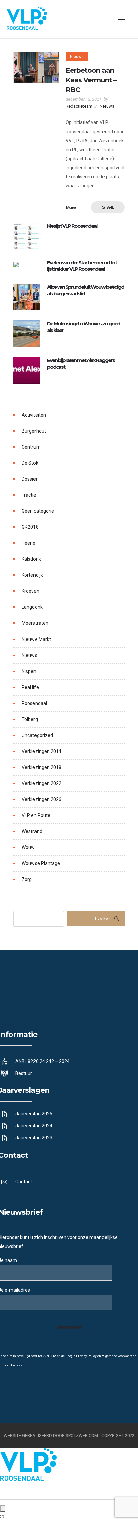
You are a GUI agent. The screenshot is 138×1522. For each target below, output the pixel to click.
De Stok (30, 463)
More (70, 207)
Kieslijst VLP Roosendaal (72, 226)
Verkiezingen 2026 (41, 799)
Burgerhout (34, 431)
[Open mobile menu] (124, 19)
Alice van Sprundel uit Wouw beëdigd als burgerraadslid (85, 290)
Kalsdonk (31, 559)
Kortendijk (32, 575)
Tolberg (30, 719)
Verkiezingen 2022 (41, 783)
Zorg (27, 879)
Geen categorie (38, 511)
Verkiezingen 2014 (41, 751)
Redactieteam (79, 106)
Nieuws (29, 655)
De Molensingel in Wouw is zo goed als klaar (83, 326)
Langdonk (32, 607)
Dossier (30, 479)
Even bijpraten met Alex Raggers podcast (81, 363)
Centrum (31, 447)
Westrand (32, 831)
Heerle (29, 543)
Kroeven (30, 591)
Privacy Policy (86, 1356)
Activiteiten (34, 415)
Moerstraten (35, 623)
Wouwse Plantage (41, 863)
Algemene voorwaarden (119, 1356)
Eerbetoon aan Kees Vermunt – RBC (91, 80)
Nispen (29, 671)
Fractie (29, 495)
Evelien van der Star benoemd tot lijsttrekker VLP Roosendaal (82, 265)
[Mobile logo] (28, 1479)
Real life (30, 687)
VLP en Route (36, 815)
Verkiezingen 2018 (41, 767)
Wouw (28, 847)
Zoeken (102, 918)
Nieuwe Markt (36, 639)
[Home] (27, 28)
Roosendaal (34, 703)
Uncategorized (37, 735)
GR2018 (30, 527)
